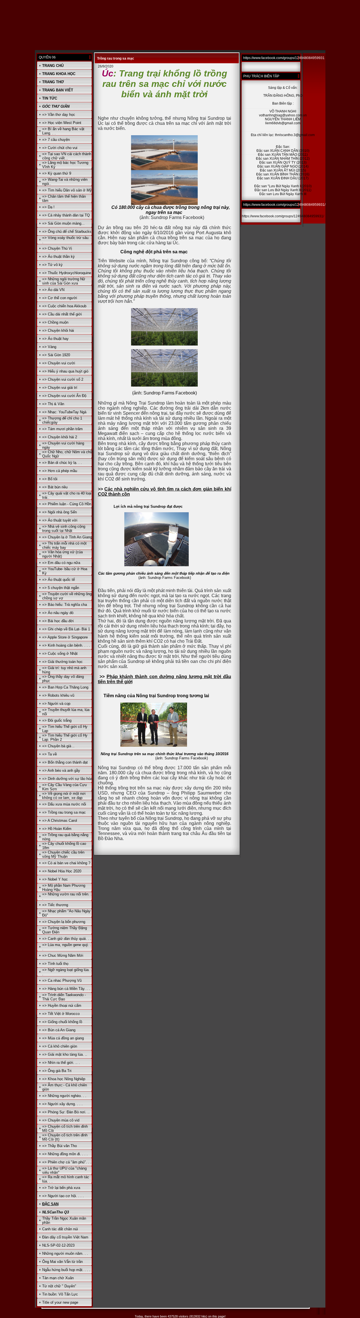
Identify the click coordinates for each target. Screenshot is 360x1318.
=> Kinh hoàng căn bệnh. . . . (66, 645)
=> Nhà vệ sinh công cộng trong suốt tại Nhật (63, 528)
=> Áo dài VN (53, 290)
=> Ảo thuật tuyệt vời (59, 520)
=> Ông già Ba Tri (56, 1071)
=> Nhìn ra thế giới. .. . (61, 1062)
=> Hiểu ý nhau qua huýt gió (65, 371)
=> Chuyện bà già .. (58, 746)
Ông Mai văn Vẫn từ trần (62, 1262)
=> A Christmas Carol (59, 820)
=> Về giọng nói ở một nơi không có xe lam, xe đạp (64, 795)
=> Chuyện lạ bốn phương (63, 922)
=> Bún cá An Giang (58, 1030)
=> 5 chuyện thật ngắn (60, 588)
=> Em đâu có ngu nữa (61, 563)
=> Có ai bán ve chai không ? (66, 863)
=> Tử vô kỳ (52, 265)
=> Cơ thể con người (59, 298)
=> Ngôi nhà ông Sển (59, 512)
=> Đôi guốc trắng (56, 720)
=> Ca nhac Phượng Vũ (62, 980)
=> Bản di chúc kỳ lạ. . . (62, 463)
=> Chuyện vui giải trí (59, 387)
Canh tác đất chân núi (60, 1229)
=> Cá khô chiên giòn (59, 1046)
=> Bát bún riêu (55, 487)
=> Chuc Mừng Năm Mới (62, 955)
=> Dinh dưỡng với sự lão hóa (67, 779)
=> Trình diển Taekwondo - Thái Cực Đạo (64, 997)
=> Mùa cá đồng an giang (63, 1038)
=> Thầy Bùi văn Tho (59, 1146)
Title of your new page (60, 1302)
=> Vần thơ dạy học (58, 114)
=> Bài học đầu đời (58, 621)
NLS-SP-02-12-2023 (58, 1245)
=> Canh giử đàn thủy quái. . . (66, 938)
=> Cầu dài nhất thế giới (62, 314)
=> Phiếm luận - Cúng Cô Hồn (66, 504)
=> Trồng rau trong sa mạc (64, 812)
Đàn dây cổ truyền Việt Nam (65, 1237)
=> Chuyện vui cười (58, 363)
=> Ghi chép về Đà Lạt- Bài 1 (66, 629)
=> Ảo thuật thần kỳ (58, 256)
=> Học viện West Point (61, 123)
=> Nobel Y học (55, 879)
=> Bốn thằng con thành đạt (65, 762)
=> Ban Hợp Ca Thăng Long (65, 687)
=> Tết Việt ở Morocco (61, 1014)
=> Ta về (49, 754)
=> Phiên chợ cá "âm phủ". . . (66, 1162)
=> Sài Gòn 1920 (56, 355)
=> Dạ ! (48, 207)
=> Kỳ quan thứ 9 (56, 173)
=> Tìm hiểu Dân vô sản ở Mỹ (67, 190)
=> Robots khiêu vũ (58, 695)
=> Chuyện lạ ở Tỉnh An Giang (67, 537)
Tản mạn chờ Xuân (58, 1278)
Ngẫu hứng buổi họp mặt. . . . (66, 1270)
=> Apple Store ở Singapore (65, 637)
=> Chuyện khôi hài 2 (59, 437)
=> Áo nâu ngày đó (57, 613)
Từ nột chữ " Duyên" (59, 1286)
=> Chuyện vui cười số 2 (62, 379)
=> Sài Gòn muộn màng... (63, 223)
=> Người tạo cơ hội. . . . (63, 1196)
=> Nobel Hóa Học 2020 (61, 871)
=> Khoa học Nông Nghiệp (63, 1079)
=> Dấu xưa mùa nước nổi (64, 804)
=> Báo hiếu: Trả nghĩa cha (64, 604)
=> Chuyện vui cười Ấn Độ (64, 396)
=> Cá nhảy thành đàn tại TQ (66, 215)
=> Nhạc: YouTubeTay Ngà (64, 412)
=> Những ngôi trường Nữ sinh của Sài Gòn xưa (63, 281)
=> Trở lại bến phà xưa (61, 1188)
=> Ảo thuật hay (55, 339)
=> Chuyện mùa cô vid (60, 1120)
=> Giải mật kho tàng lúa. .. (64, 1054)
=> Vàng (49, 347)
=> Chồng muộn (55, 322)
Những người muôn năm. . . (65, 1253)
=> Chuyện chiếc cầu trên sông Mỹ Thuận (63, 854)
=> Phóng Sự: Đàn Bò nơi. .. (66, 1112)
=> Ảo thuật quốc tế (58, 579)
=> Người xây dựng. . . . (62, 1104)
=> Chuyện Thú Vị (57, 248)
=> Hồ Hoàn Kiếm (56, 829)
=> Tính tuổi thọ (55, 964)
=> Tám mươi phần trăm (62, 429)
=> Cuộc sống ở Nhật (60, 653)
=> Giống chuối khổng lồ (62, 1022)
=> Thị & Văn (53, 404)
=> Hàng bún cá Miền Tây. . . (66, 989)
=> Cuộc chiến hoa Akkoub (64, 306)
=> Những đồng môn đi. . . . (65, 1154)
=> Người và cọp (56, 703)
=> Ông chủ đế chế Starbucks (66, 231)
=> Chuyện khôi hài (58, 330)
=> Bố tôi (49, 479)
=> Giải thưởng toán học (62, 662)
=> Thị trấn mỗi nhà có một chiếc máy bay (64, 545)
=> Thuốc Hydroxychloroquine (66, 273)
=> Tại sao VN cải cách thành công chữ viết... (66, 156)
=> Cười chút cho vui (59, 148)
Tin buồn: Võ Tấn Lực (60, 1294)
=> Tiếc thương (55, 905)
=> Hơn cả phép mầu (59, 471)
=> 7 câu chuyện (56, 139)
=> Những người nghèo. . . (64, 1096)
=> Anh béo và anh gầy (61, 770)
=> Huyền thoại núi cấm (61, 1005)
